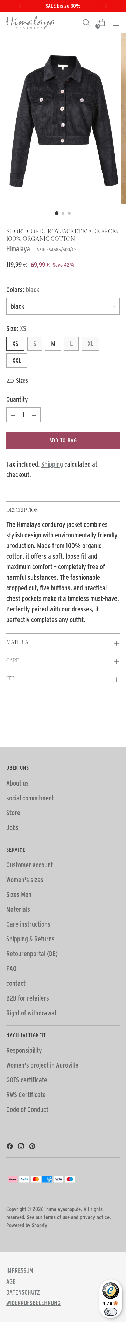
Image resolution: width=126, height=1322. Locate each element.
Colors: (22, 290)
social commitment (30, 798)
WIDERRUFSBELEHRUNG (33, 1302)
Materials (18, 909)
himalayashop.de (63, 1209)
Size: (16, 328)
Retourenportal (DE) (32, 954)
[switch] (110, 1312)
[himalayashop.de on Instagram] (22, 1147)
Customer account (29, 865)
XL (90, 344)
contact (16, 983)
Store (13, 813)
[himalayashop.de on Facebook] (10, 1147)
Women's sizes (24, 880)
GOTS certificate (26, 1080)
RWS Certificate (26, 1095)
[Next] (106, 6)
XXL (16, 360)
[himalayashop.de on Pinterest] (33, 1147)
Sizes (22, 380)
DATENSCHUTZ (23, 1292)
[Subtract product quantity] (13, 415)
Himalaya (18, 249)
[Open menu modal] (116, 23)
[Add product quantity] (34, 415)
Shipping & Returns (30, 939)
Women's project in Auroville (42, 1065)
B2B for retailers (27, 998)
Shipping (52, 464)
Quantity (17, 399)
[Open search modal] (86, 23)
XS (15, 344)
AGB (11, 1281)
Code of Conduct (27, 1109)
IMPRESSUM (19, 1270)
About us (17, 783)
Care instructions (28, 924)
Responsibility (24, 1050)
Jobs (12, 827)
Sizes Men (18, 894)
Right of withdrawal (31, 1013)
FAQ (11, 968)
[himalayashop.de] (30, 22)
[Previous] (19, 6)
